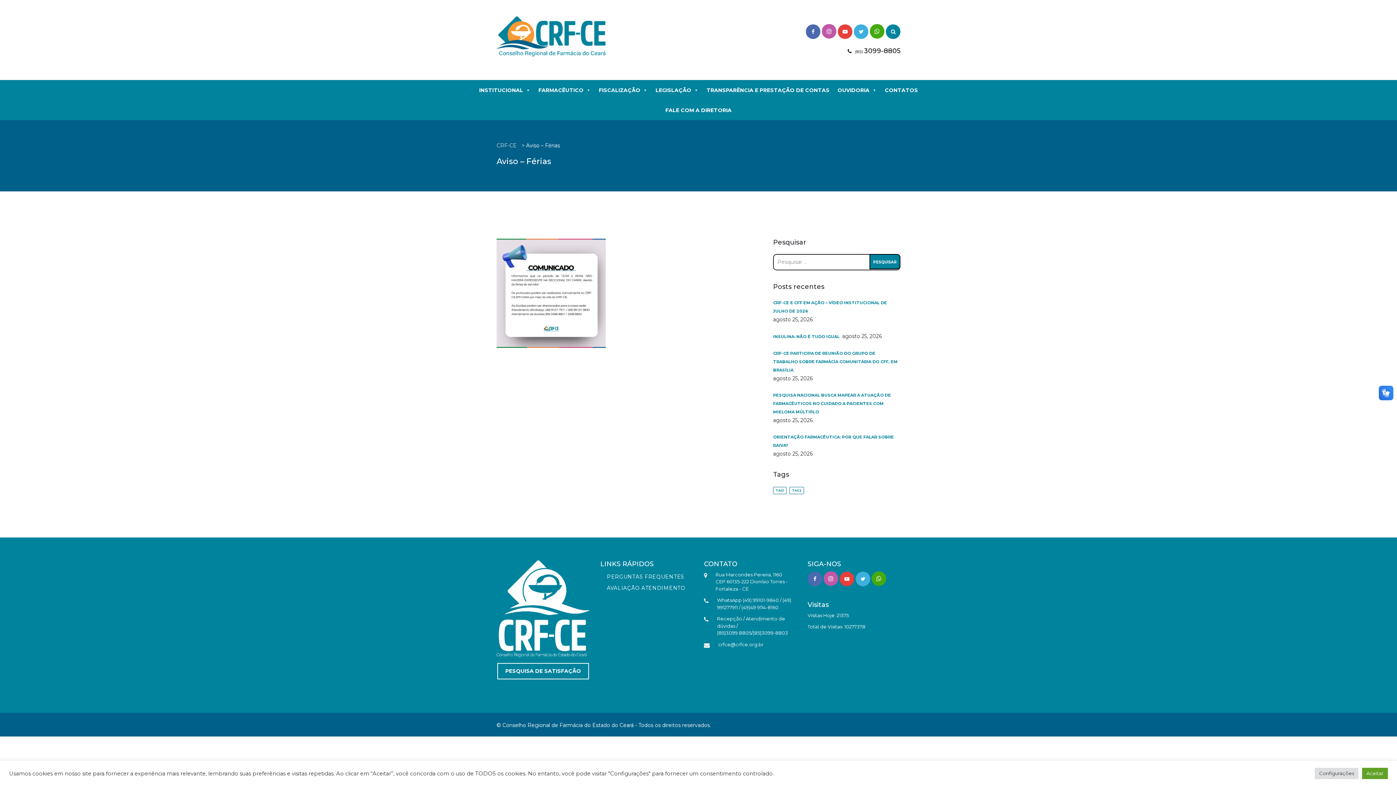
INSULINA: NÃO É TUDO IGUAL (807, 336)
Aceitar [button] (1375, 773)
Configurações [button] (1336, 773)
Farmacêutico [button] (561, 90)
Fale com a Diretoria (698, 110)
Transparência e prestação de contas (768, 90)
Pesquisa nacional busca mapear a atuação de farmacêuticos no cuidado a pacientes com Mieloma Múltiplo (832, 403)
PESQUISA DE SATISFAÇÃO (543, 671)
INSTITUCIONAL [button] (501, 90)
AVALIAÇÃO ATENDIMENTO (646, 588)
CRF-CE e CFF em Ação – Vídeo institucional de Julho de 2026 (830, 307)
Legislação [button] (673, 90)
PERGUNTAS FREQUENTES (645, 576)
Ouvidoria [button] (853, 90)
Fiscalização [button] (619, 90)
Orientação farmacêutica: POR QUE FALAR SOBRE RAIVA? (833, 441)
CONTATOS (901, 90)
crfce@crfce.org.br (741, 644)
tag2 (796, 490)
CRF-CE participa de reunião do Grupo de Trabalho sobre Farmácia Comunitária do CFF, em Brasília (835, 362)
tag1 (780, 490)
